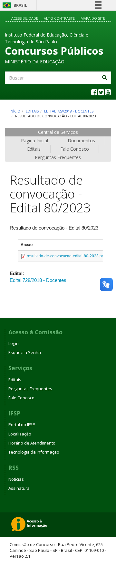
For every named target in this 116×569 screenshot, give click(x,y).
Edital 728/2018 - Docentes (68, 111)
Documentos (81, 140)
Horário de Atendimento (31, 443)
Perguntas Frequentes (58, 157)
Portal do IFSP (21, 424)
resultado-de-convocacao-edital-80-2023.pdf (66, 256)
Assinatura (19, 488)
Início (15, 111)
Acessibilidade (24, 18)
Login (13, 343)
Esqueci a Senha (24, 352)
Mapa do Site (93, 18)
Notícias (16, 479)
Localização (19, 434)
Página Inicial (34, 140)
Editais (32, 111)
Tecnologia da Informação (33, 452)
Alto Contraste (59, 18)
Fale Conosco (74, 149)
